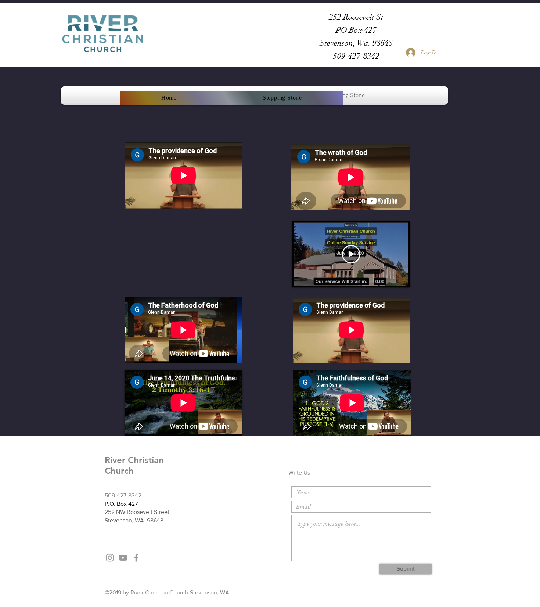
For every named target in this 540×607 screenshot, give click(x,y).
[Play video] (351, 254)
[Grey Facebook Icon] (136, 558)
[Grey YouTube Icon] (123, 558)
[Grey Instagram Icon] (110, 558)
